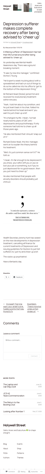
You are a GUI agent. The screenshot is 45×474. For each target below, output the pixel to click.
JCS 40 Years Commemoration (13, 394)
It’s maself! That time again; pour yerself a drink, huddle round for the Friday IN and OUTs (13, 308)
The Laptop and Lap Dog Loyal (10, 385)
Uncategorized (27, 42)
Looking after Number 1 (13, 411)
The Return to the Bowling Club (11, 403)
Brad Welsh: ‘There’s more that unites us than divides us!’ (34, 308)
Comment (34, 356)
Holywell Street (7, 7)
